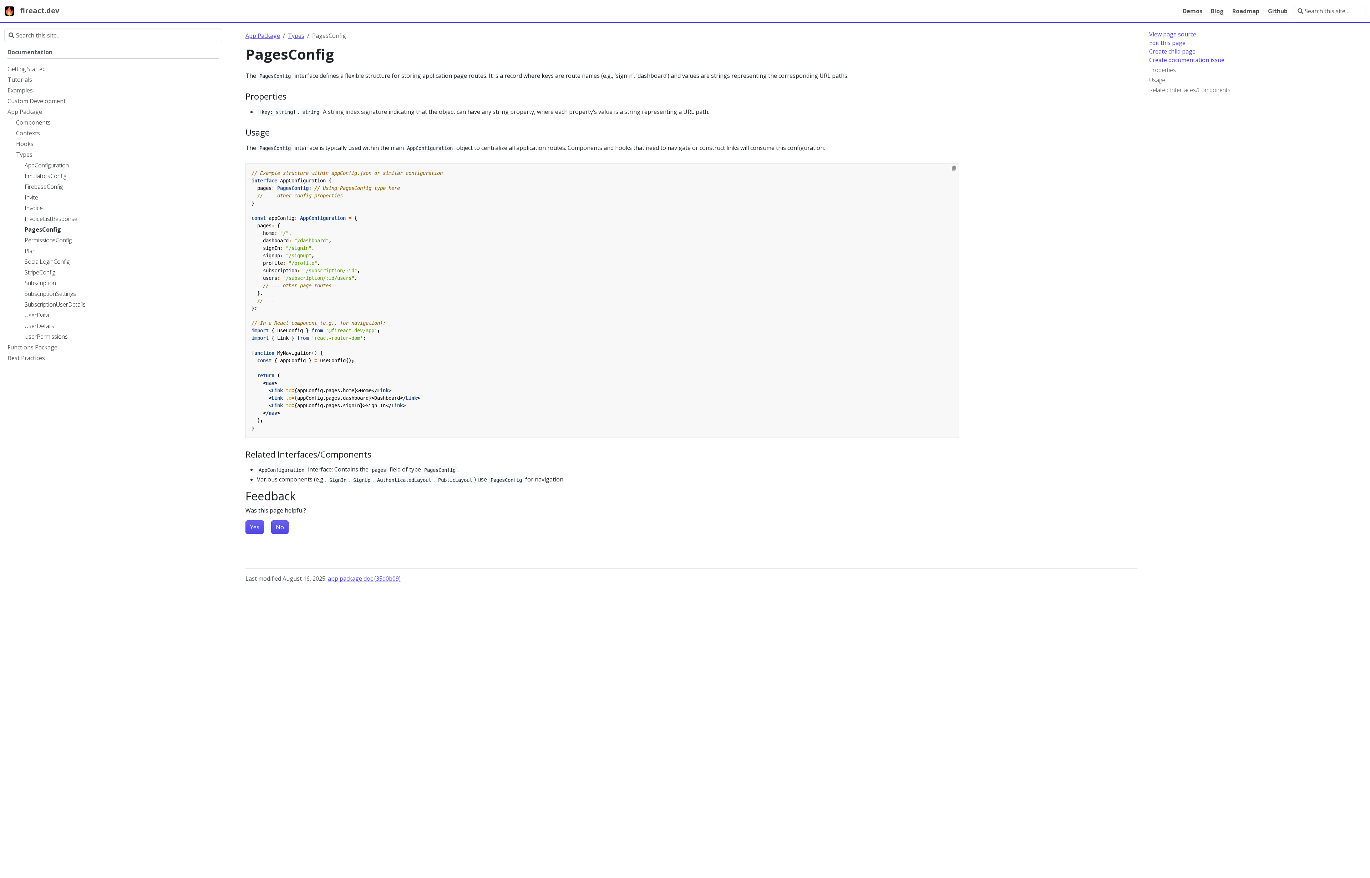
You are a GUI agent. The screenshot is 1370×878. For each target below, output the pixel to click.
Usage (1157, 80)
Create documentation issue (1186, 60)
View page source (1172, 34)
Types (296, 36)
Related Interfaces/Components (1190, 90)
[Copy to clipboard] (954, 168)
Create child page (1172, 51)
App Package (262, 36)
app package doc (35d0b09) (364, 578)
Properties (1162, 70)
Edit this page (1167, 43)
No (280, 527)
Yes (254, 527)
